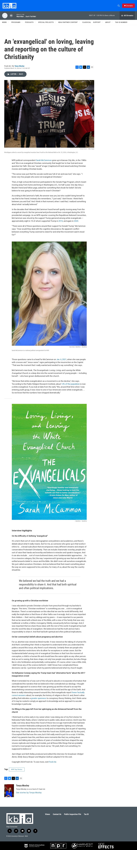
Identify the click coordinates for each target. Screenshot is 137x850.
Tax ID (86, 814)
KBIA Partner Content (68, 22)
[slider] (14, 15)
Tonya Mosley (19, 66)
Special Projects (46, 22)
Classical (86, 22)
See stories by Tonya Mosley (29, 792)
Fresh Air (52, 762)
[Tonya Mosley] (9, 790)
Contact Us (57, 814)
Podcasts (29, 22)
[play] (5, 15)
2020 (76, 221)
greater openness (38, 698)
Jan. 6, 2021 (61, 359)
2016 (61, 221)
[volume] (11, 15)
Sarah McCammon (44, 160)
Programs (15, 22)
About (108, 22)
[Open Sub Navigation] (8, 22)
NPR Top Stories (16, 769)
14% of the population (70, 384)
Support (97, 22)
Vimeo (47, 814)
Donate (129, 6)
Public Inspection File (72, 814)
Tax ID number (121, 22)
